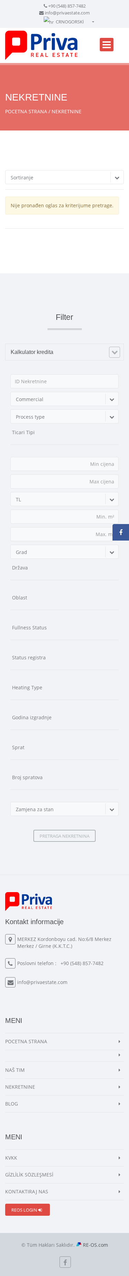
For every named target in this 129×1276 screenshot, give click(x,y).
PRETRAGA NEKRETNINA (64, 836)
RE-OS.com (95, 1245)
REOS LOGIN (24, 1210)
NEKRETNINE (20, 1087)
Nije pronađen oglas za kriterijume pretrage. (62, 205)
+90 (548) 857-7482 (67, 6)
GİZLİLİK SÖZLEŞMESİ (29, 1174)
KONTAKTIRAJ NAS (26, 1191)
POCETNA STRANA (26, 111)
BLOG (11, 1103)
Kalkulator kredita (32, 352)
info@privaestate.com (67, 13)
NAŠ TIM (15, 1070)
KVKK (11, 1157)
